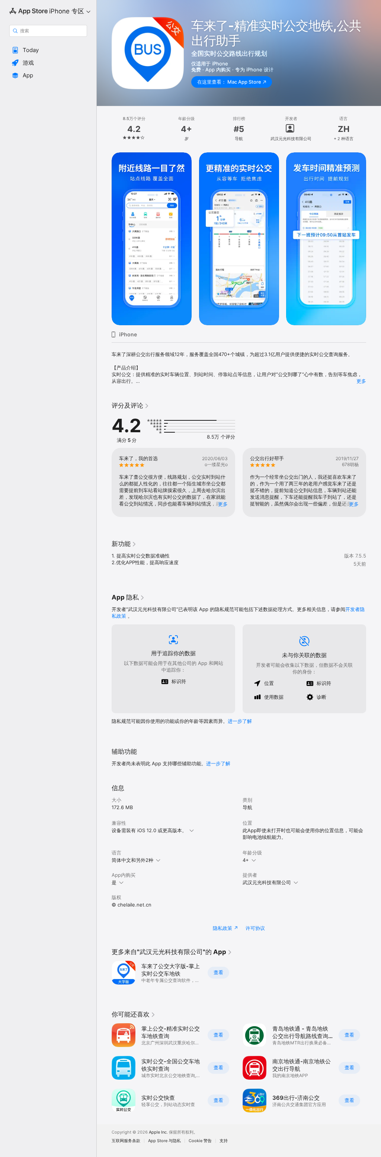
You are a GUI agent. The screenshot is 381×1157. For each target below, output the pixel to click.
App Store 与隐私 (164, 1141)
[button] (48, 50)
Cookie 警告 (200, 1141)
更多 (361, 381)
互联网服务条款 (126, 1141)
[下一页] (373, 129)
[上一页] (104, 129)
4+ (246, 860)
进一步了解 (240, 721)
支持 (224, 1141)
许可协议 (255, 928)
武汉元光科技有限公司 (267, 882)
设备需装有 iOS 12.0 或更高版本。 (149, 830)
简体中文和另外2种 (132, 860)
